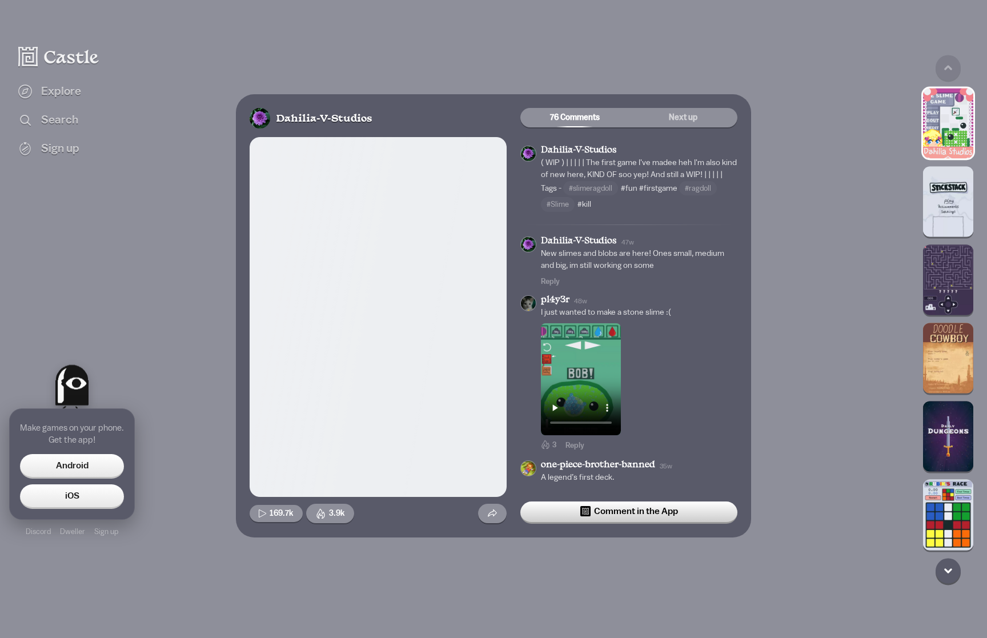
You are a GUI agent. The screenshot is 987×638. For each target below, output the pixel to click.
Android (72, 465)
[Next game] (948, 570)
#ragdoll (698, 188)
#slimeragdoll (590, 188)
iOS (72, 495)
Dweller (72, 531)
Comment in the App (636, 511)
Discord (38, 531)
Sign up (106, 531)
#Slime (558, 204)
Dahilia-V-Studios (324, 119)
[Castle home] (58, 56)
